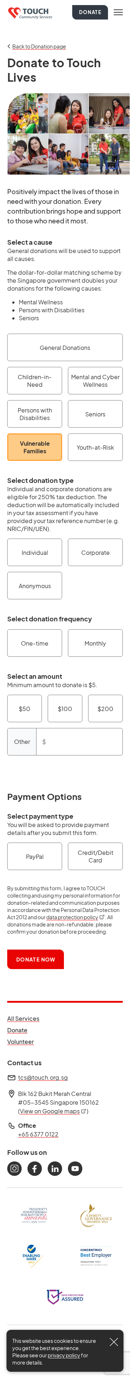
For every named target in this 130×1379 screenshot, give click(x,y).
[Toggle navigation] (118, 12)
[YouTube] (75, 1168)
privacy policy (64, 1355)
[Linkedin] (55, 1168)
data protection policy (75, 917)
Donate (90, 12)
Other (22, 741)
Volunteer (23, 1041)
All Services (23, 1018)
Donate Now (36, 959)
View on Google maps (53, 1111)
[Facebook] (34, 1168)
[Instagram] (14, 1168)
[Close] (114, 1342)
